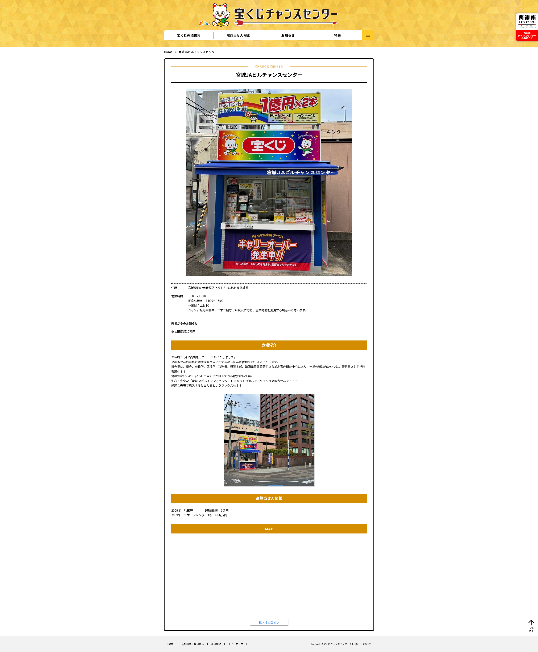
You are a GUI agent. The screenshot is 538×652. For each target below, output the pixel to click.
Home (168, 52)
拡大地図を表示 (269, 622)
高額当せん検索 (238, 35)
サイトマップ (235, 644)
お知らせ (288, 35)
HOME (170, 644)
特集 (337, 35)
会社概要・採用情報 (192, 644)
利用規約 (216, 644)
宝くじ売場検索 (188, 35)
